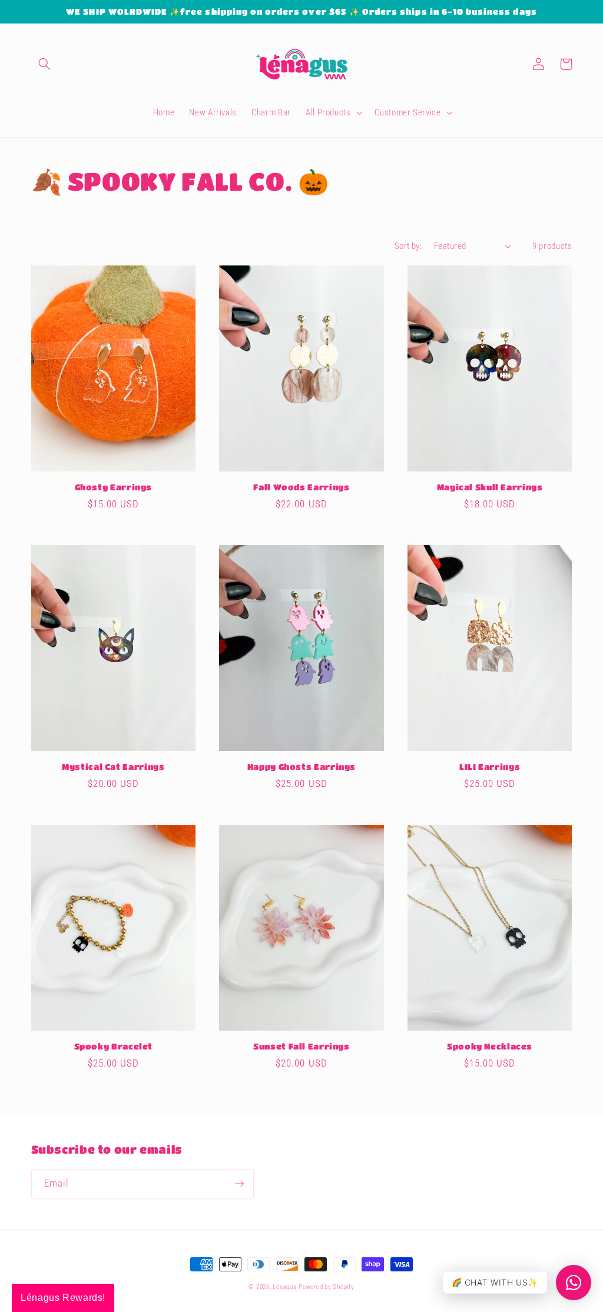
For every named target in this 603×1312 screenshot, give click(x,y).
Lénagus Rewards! (63, 1298)
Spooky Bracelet (113, 1046)
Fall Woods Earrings (301, 487)
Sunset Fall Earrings (301, 1046)
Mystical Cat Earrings (113, 766)
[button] (44, 64)
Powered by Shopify (326, 1287)
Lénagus (284, 1287)
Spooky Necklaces (489, 1046)
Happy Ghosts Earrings (301, 766)
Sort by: (408, 246)
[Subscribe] (239, 1183)
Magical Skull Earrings (490, 487)
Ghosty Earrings (113, 487)
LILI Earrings (489, 766)
